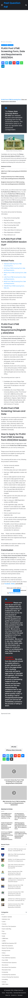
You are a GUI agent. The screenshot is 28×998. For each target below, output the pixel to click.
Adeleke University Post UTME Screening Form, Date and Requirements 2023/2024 (21, 835)
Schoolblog (9, 41)
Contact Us (14, 995)
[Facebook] (4, 755)
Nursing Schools (6, 950)
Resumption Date (6, 969)
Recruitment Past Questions (9, 967)
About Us (7, 995)
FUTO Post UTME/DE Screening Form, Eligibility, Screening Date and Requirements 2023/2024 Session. (7, 835)
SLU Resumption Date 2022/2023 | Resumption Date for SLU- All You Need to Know (21, 816)
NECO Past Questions (7, 945)
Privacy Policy (9, 992)
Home (3, 41)
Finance (4, 933)
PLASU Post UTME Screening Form (11, 99)
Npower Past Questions (8, 948)
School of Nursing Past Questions (10, 977)
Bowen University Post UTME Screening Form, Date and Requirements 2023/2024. (15, 873)
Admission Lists (6, 919)
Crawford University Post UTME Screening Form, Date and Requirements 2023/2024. (15, 905)
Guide (3, 936)
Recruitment (5, 965)
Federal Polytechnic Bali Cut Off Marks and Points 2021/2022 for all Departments (7, 826)
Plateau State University (14, 750)
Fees (3, 931)
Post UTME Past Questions (9, 957)
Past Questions (6, 955)
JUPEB (3, 940)
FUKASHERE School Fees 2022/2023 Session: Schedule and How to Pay (6, 816)
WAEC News (5, 984)
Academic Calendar (7, 916)
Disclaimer (20, 995)
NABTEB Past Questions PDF (9, 943)
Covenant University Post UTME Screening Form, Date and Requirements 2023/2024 (16, 893)
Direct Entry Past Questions (9, 926)
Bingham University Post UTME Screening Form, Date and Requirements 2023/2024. (15, 887)
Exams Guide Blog (6, 928)
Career (4, 921)
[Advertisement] (14, 25)
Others (3, 953)
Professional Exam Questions (9, 962)
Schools (4, 981)
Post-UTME (4, 45)
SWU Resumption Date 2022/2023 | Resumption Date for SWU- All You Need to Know (21, 826)
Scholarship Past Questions (9, 974)
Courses (4, 924)
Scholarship (5, 972)
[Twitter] (7, 755)
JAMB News (5, 938)
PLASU (14, 747)
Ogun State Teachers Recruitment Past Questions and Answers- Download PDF (16, 866)
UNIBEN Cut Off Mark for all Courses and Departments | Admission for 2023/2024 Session (17, 880)
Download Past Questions (20, 992)
